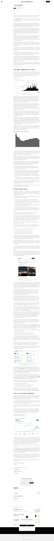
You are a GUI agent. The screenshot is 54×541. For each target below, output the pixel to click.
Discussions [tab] (19, 507)
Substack (23, 539)
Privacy (27, 535)
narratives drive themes (18, 24)
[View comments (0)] (17, 10)
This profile (33, 337)
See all (15, 524)
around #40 (18, 129)
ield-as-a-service (18, 114)
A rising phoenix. (16, 510)
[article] (27, 511)
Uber (26, 44)
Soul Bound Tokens (16, 469)
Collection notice (32, 535)
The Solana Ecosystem (18, 509)
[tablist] (17, 498)
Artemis (32, 97)
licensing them (36, 62)
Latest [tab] (16, 507)
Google (25, 44)
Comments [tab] (15, 498)
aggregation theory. (33, 167)
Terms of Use (30, 484)
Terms (29, 535)
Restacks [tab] (18, 498)
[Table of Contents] (0, 270)
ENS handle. (23, 338)
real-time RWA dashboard (23, 364)
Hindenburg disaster (37, 390)
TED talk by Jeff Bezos (23, 443)
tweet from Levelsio (21, 279)
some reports (20, 404)
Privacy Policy (32, 485)
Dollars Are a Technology (19, 514)
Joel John (15, 464)
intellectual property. (33, 324)
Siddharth (26, 511)
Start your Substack (25, 537)
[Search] (43, 1)
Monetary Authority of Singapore (29, 119)
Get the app (30, 537)
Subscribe (48, 1)
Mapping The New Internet (18, 471)
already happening (21, 368)
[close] (34, 516)
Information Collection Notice (27, 485)
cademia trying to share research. (18, 194)
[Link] (12, 69)
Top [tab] (14, 507)
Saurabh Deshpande (19, 511)
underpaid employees (33, 285)
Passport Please (16, 473)
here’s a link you (18, 18)
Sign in (52, 1)
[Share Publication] (45, 1)
